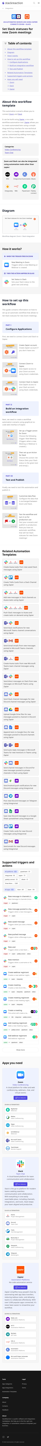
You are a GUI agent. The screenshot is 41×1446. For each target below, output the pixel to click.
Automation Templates (9, 1391)
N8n (16, 191)
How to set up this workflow (18, 59)
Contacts (5, 1406)
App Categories (7, 1384)
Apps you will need (15, 79)
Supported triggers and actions (20, 76)
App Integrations (7, 1388)
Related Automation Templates (20, 72)
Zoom (12, 82)
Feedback (5, 1410)
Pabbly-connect (33, 192)
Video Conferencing (13, 149)
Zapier (12, 89)
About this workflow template (19, 49)
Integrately (7, 191)
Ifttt (7, 179)
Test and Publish (16, 69)
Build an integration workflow (22, 65)
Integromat (16, 179)
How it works (12, 56)
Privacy (24, 1384)
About (4, 1402)
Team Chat (9, 152)
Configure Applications (19, 62)
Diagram (10, 52)
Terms (24, 1388)
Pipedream (25, 191)
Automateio (25, 179)
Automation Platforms (20, 1280)
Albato (33, 179)
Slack (12, 86)
